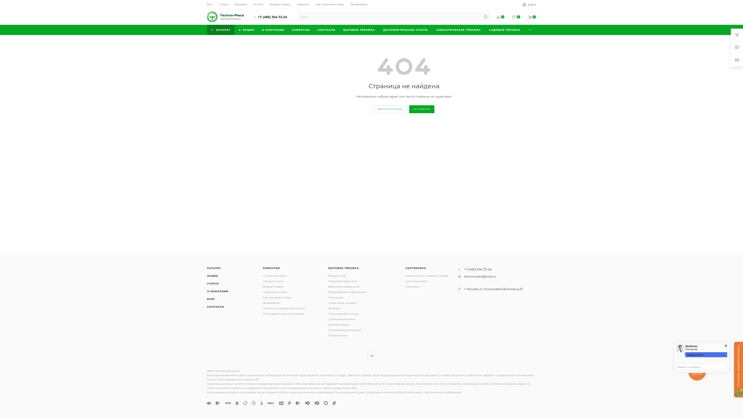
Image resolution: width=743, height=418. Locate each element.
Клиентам (271, 268)
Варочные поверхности (344, 286)
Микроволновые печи (343, 281)
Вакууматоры (337, 275)
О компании (218, 291)
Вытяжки (334, 308)
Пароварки (335, 297)
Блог (211, 299)
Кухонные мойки (416, 281)
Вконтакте (371, 356)
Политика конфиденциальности (284, 308)
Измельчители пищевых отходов (426, 275)
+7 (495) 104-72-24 (272, 17)
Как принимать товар (277, 297)
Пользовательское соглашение (283, 313)
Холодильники (338, 335)
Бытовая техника (343, 268)
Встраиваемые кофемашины (347, 292)
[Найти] (485, 17)
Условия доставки (274, 275)
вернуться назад (390, 109)
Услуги (213, 283)
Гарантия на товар (275, 292)
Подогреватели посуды (343, 313)
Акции (212, 275)
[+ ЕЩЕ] (530, 30)
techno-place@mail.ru (480, 276)
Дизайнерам (271, 302)
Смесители (412, 286)
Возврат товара (273, 286)
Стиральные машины (342, 302)
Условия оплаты (273, 281)
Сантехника (415, 268)
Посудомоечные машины (344, 329)
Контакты (215, 306)
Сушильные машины (341, 319)
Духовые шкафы (338, 324)
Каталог (214, 268)
